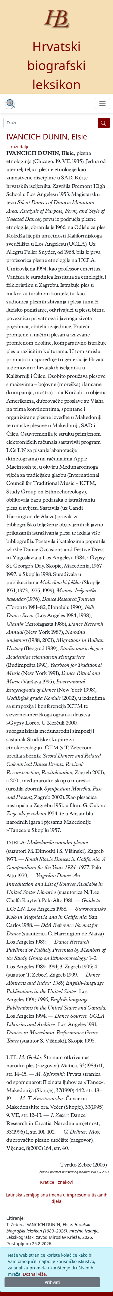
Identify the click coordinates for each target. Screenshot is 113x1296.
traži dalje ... (21, 146)
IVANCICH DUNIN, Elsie (46, 136)
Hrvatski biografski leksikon (56, 65)
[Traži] (104, 123)
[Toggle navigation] (102, 103)
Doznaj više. (35, 1274)
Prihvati (52, 1282)
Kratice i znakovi (56, 1182)
